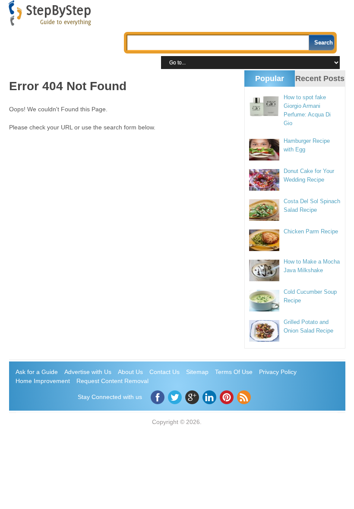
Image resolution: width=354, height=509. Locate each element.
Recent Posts (320, 78)
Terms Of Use (234, 371)
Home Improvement (43, 380)
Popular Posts (269, 85)
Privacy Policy (278, 371)
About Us (130, 371)
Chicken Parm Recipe (311, 231)
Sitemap (197, 371)
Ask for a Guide (37, 371)
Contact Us (164, 371)
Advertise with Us (87, 371)
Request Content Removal (112, 380)
